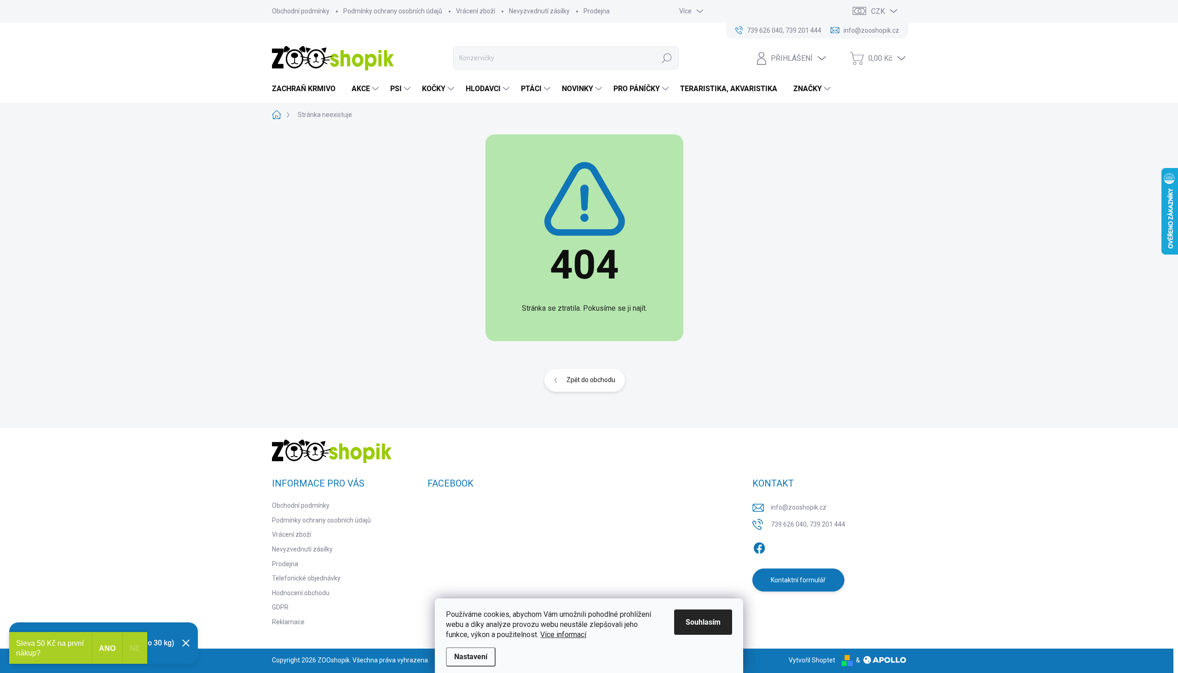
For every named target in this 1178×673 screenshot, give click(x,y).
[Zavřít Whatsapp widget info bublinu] (1045, 634)
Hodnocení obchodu (300, 593)
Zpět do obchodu (590, 379)
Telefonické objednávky (306, 578)
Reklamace (288, 622)
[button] (1152, 647)
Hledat (667, 58)
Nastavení (470, 656)
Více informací (563, 634)
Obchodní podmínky (300, 11)
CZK (878, 11)
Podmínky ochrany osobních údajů (392, 11)
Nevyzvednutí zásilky (539, 11)
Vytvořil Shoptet (812, 660)
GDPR (280, 607)
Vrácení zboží (475, 11)
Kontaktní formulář (798, 580)
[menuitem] (307, 89)
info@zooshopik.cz (798, 507)
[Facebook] (759, 546)
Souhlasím (703, 622)
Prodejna (596, 11)
